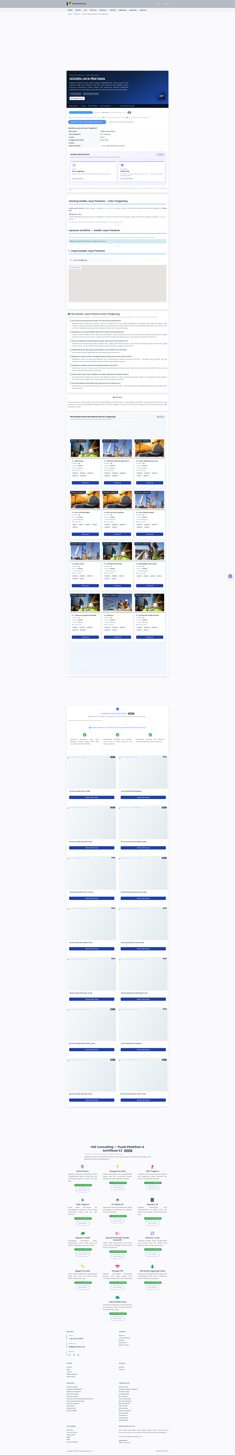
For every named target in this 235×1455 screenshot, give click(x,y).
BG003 (82, 473)
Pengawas (133, 10)
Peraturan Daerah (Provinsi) (75, 1401)
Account (69, 1367)
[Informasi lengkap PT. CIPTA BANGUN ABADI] (149, 495)
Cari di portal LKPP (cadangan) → (122, 122)
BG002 (107, 473)
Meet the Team (124, 1345)
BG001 (75, 473)
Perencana (123, 10)
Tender (70, 10)
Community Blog (124, 1338)
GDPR (68, 1439)
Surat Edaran (71, 1406)
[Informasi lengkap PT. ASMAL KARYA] (85, 547)
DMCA (68, 1437)
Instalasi (93, 10)
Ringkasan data (78, 98)
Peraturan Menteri (72, 1396)
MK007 (154, 524)
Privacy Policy (71, 1377)
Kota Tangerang (109, 208)
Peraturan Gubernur (73, 1403)
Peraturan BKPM (72, 1411)
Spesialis (113, 10)
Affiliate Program (72, 1374)
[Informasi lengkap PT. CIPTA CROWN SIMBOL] (85, 495)
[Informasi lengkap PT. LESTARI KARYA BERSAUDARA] (149, 598)
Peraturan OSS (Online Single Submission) (80, 1399)
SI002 (81, 524)
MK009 (139, 527)
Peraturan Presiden (73, 1394)
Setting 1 (121, 1367)
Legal (68, 1369)
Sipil (85, 10)
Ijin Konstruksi (123, 1396)
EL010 (153, 576)
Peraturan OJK (71, 1408)
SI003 (145, 475)
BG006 (107, 475)
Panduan (143, 10)
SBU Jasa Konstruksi (125, 1401)
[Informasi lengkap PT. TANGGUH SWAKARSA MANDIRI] (85, 598)
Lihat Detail (82, 1190)
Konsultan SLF (123, 1415)
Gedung (78, 10)
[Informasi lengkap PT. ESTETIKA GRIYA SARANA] (117, 495)
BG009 (115, 475)
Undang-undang (72, 1387)
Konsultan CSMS (124, 1392)
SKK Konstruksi (123, 1387)
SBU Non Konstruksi (125, 1411)
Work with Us (123, 1343)
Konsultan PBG (123, 1413)
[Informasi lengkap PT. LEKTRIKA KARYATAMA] (117, 547)
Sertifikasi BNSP (123, 1420)
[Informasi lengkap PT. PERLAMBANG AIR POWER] (149, 547)
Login (159, 4)
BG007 (75, 475)
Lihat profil (85, 483)
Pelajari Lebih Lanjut (91, 797)
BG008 (83, 475)
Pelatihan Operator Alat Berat (128, 1389)
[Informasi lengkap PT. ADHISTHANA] (85, 444)
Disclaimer (70, 1430)
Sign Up (166, 4)
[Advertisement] (117, 30)
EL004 (114, 578)
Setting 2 (122, 1369)
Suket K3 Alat (123, 1406)
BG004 (90, 473)
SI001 (139, 475)
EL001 (114, 527)
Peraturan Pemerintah (74, 1392)
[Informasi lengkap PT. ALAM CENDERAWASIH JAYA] (149, 444)
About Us (122, 1335)
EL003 (107, 578)
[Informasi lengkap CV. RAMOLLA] (117, 598)
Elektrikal (103, 10)
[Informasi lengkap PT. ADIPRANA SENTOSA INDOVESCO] (117, 444)
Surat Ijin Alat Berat (125, 1399)
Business (76, 14)
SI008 (94, 524)
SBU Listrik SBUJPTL (124, 1403)
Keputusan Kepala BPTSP (74, 1389)
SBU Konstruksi (123, 1408)
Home (70, 14)
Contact (69, 1372)
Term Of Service (72, 1432)
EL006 (146, 576)
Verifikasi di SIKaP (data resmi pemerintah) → (87, 122)
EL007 (139, 630)
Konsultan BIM (123, 1418)
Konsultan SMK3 (124, 1394)
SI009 (75, 527)
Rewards (121, 1340)
